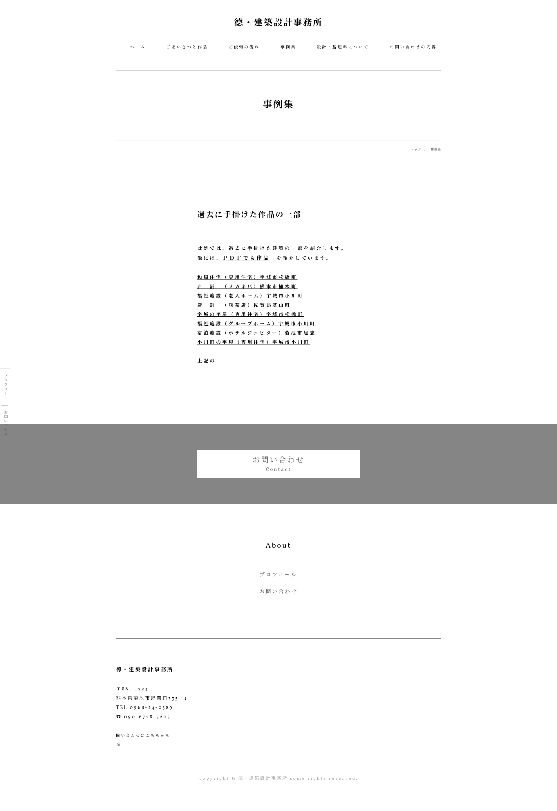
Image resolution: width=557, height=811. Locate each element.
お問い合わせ (5, 423)
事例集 (288, 48)
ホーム (138, 48)
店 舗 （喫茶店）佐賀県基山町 (244, 305)
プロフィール (5, 386)
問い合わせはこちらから (143, 736)
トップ (415, 150)
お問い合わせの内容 (413, 48)
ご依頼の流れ (244, 48)
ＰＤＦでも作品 (246, 258)
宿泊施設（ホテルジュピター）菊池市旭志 (256, 333)
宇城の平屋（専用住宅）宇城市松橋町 (250, 315)
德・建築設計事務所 (278, 23)
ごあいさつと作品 (187, 48)
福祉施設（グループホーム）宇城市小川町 (256, 324)
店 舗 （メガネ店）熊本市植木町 (247, 287)
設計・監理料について (343, 48)
